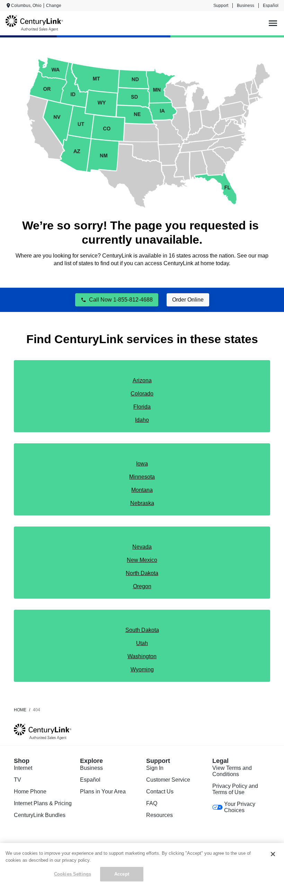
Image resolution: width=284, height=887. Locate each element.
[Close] (273, 854)
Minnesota (142, 477)
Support (220, 5)
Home (20, 709)
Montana (142, 490)
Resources (159, 815)
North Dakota (142, 573)
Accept (121, 874)
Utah (142, 643)
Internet (23, 768)
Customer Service (168, 780)
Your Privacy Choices (239, 807)
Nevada (142, 547)
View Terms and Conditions (232, 771)
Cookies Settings (72, 874)
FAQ (151, 803)
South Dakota (142, 630)
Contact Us (160, 791)
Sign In (154, 768)
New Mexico (142, 560)
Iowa (142, 464)
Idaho (142, 420)
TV (17, 780)
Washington (142, 656)
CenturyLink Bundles (39, 815)
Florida (142, 407)
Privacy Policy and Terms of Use (235, 789)
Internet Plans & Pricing (43, 803)
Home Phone (30, 791)
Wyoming (142, 669)
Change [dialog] (53, 5)
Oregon (142, 586)
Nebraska (142, 503)
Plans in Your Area (103, 791)
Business (245, 5)
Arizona (142, 380)
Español (270, 5)
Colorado (142, 394)
